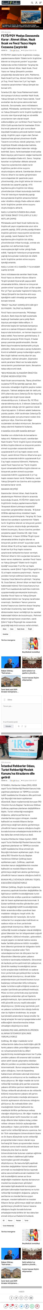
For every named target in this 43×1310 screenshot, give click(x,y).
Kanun (10, 1220)
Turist (26, 1220)
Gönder (8, 726)
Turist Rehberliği (8, 1226)
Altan (4, 629)
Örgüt (30, 629)
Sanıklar (5, 634)
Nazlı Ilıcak (20, 629)
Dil (3, 1220)
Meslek (18, 1220)
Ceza (11, 629)
